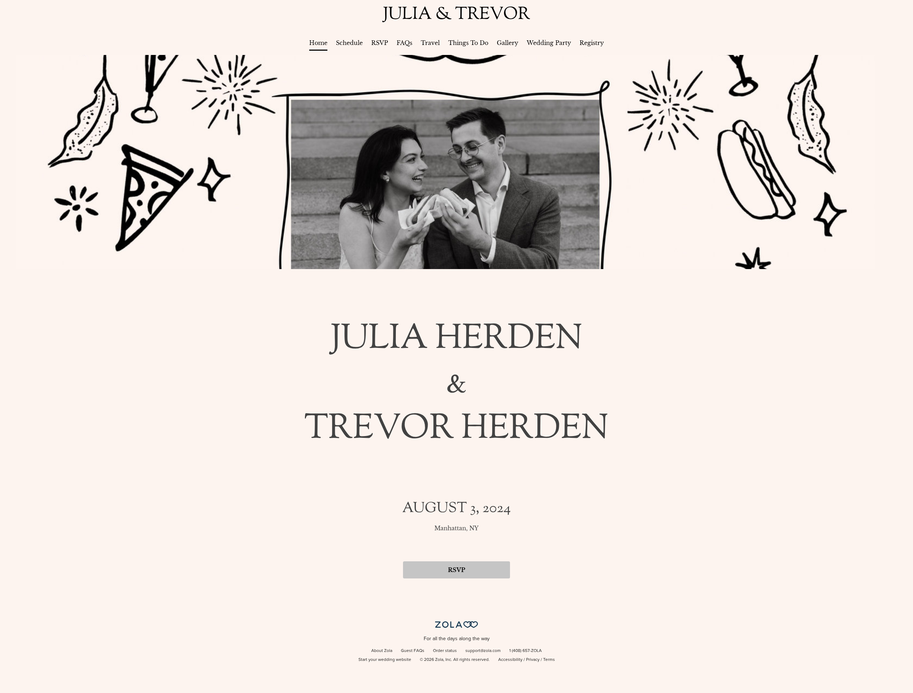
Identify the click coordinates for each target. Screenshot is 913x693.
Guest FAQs (412, 651)
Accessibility (510, 660)
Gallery (507, 42)
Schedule (349, 42)
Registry (592, 42)
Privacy (533, 660)
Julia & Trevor (456, 14)
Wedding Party (549, 42)
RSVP (379, 42)
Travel (430, 42)
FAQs (404, 42)
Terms (549, 660)
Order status (445, 651)
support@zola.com (483, 651)
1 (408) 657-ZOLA (525, 651)
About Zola (381, 651)
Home (318, 42)
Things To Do (468, 42)
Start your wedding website (384, 660)
